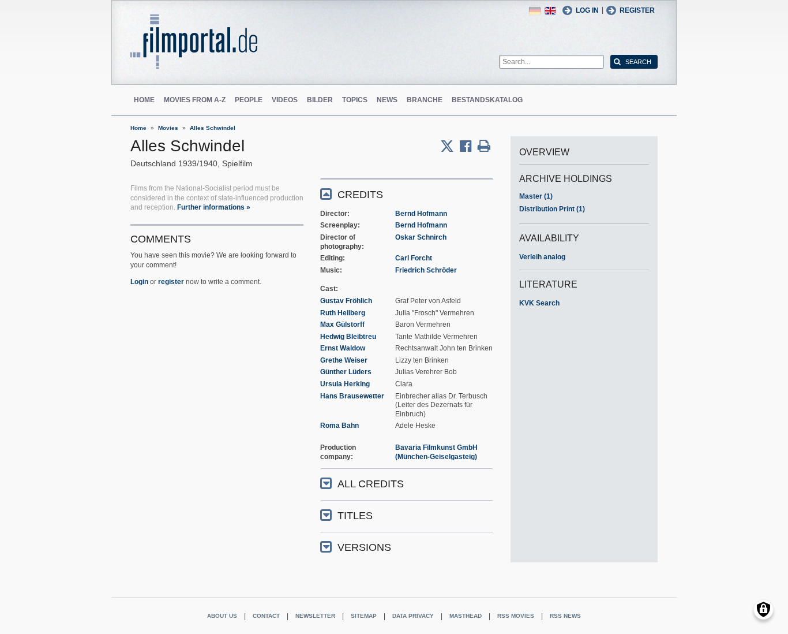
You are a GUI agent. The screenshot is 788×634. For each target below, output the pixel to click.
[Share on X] (450, 146)
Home (144, 100)
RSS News (565, 616)
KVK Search (539, 303)
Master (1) (536, 196)
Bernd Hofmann (421, 214)
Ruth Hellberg (342, 313)
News (387, 100)
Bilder (320, 100)
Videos (285, 100)
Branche (424, 100)
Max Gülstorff (342, 324)
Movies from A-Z (195, 100)
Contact (266, 616)
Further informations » (213, 207)
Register (637, 10)
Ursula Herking (345, 384)
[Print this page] (484, 146)
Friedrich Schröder (426, 270)
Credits (360, 194)
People (248, 100)
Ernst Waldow (342, 348)
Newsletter (315, 616)
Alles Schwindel (212, 128)
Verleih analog (542, 257)
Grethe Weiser (343, 360)
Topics (354, 100)
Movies (168, 128)
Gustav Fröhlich (346, 301)
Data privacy (413, 616)
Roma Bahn (339, 426)
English (550, 11)
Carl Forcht (413, 258)
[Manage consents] (763, 609)
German (534, 11)
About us (222, 616)
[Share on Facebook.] (469, 146)
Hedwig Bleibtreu (348, 337)
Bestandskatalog (487, 100)
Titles (355, 515)
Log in (587, 10)
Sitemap (364, 616)
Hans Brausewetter (352, 396)
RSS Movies (515, 616)
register (171, 282)
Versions (364, 547)
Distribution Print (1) (552, 209)
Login (139, 282)
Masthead (465, 616)
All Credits (370, 484)
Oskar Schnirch (420, 237)
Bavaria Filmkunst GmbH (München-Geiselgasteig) (436, 452)
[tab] (406, 194)
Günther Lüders (346, 372)
